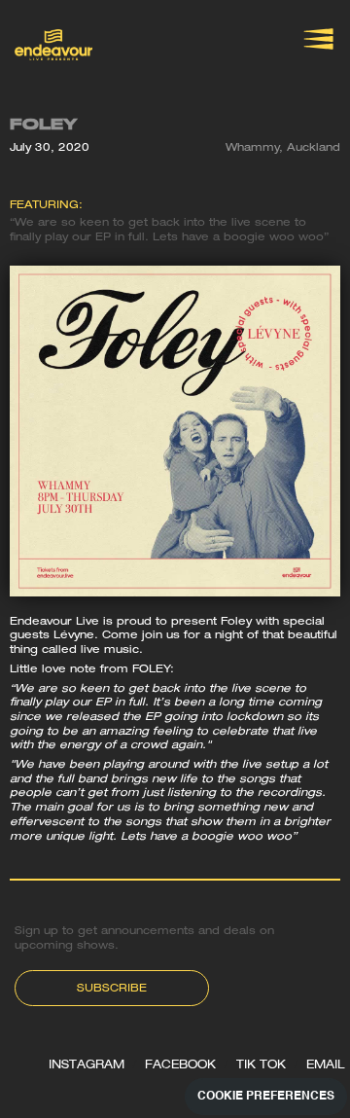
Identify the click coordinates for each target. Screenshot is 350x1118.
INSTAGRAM (86, 1065)
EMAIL (325, 1065)
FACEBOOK (180, 1065)
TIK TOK (261, 1065)
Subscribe (112, 989)
